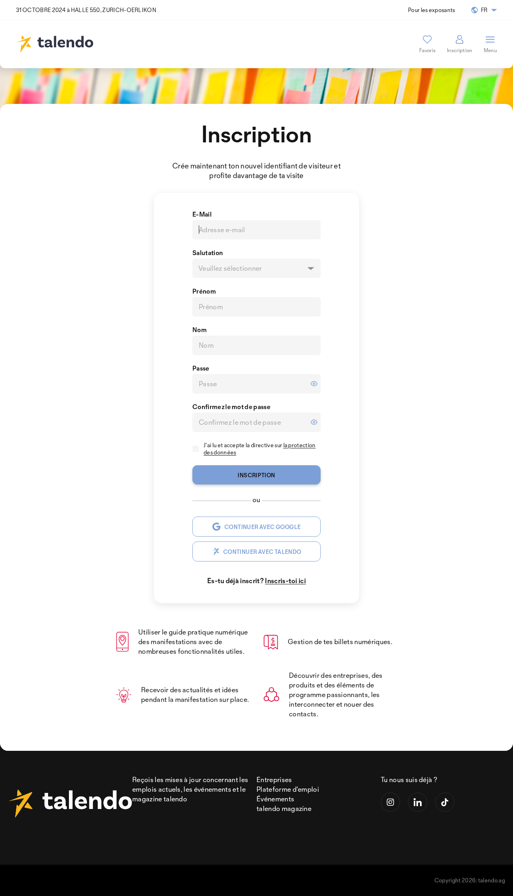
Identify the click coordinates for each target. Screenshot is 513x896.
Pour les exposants (431, 9)
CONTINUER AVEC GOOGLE (262, 526)
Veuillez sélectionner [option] (230, 268)
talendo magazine (283, 808)
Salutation (207, 252)
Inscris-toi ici (285, 580)
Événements (275, 799)
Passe (201, 368)
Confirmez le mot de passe (231, 406)
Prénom (204, 291)
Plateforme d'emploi (287, 789)
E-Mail (202, 214)
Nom (199, 329)
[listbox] (256, 268)
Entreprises (274, 779)
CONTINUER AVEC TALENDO (262, 551)
